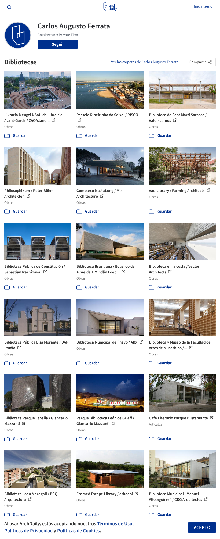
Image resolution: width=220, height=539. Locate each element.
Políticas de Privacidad (28, 530)
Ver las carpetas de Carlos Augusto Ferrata (144, 62)
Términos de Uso (114, 523)
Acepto (202, 527)
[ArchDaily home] (110, 6)
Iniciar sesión (204, 6)
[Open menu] (7, 6)
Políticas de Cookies (78, 530)
